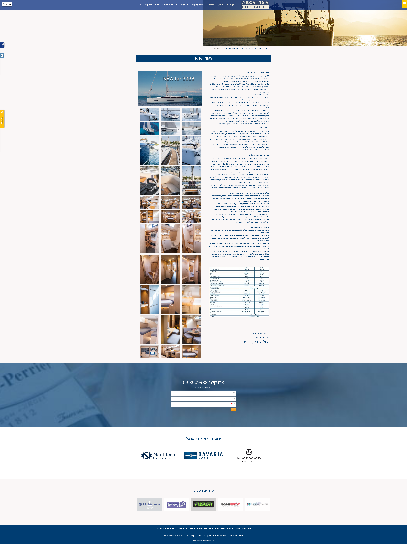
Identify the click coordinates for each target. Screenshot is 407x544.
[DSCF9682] (191, 329)
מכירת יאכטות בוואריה (243, 528)
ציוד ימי (185, 4)
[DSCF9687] (149, 351)
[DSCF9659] (191, 299)
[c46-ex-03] (191, 114)
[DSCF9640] (149, 238)
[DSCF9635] (170, 238)
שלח (233, 409)
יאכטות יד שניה (182, 528)
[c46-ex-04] (170, 114)
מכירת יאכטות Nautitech (212, 528)
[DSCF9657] (149, 269)
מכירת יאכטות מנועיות (195, 528)
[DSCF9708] (191, 180)
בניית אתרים (209, 540)
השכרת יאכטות (170, 4)
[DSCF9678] (170, 329)
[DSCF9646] (191, 216)
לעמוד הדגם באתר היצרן (259, 337)
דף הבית (230, 4)
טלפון (233, 404)
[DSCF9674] (149, 299)
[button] (7, 4)
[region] (203, 455)
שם (233, 392)
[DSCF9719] (149, 150)
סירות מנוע (199, 4)
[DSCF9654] (191, 269)
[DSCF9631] (191, 202)
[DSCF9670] (191, 351)
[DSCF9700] (149, 180)
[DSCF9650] (170, 216)
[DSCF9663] (149, 216)
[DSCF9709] (170, 150)
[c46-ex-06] (191, 150)
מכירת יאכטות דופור (228, 528)
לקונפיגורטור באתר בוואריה (258, 333)
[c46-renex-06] (149, 128)
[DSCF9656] (170, 269)
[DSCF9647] (149, 202)
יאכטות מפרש (246, 48)
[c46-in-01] (170, 351)
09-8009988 (169, 535)
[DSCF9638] (170, 202)
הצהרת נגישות (161, 528)
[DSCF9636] (191, 238)
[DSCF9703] (170, 180)
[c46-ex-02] (191, 128)
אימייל (233, 398)
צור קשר (148, 4)
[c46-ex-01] (170, 128)
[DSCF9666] (170, 299)
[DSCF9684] (149, 329)
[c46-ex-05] (149, 114)
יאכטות (212, 4)
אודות (220, 4)
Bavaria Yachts (234, 48)
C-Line (225, 48)
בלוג (157, 4)
